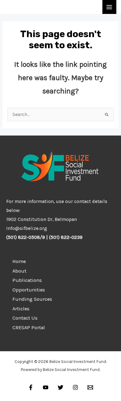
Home (19, 261)
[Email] (90, 387)
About (19, 271)
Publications (27, 280)
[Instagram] (75, 387)
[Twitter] (60, 387)
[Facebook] (31, 387)
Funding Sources (32, 299)
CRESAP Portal (28, 327)
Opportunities (28, 290)
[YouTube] (45, 387)
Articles (20, 309)
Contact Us (25, 318)
